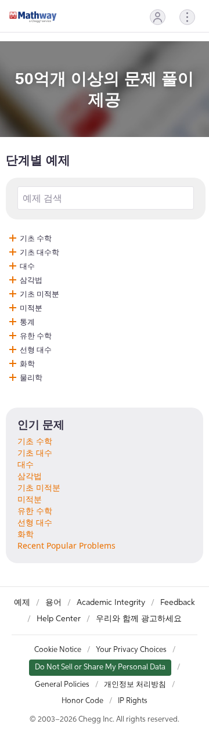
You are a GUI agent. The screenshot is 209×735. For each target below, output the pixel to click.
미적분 (31, 307)
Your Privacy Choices (131, 650)
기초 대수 (34, 452)
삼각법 (31, 280)
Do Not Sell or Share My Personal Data (100, 667)
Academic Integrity (111, 603)
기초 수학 (36, 238)
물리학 (31, 377)
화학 (27, 363)
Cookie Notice (57, 650)
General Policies (62, 685)
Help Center (59, 619)
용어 (53, 603)
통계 (27, 321)
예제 (22, 603)
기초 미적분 (39, 294)
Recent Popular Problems (66, 545)
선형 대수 (36, 349)
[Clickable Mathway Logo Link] (33, 17)
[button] (157, 17)
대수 (27, 266)
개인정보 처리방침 (135, 685)
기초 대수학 (39, 252)
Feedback (177, 603)
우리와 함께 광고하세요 (139, 619)
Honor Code (82, 701)
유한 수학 (36, 335)
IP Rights (132, 701)
